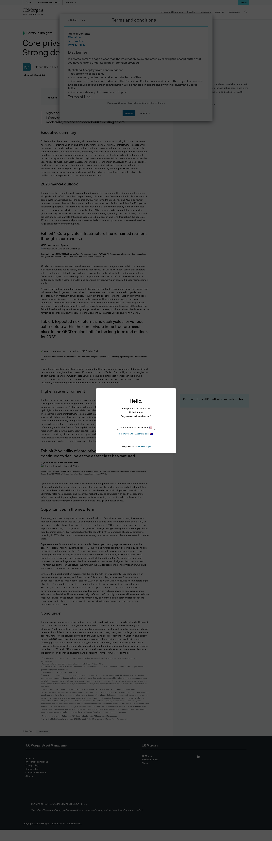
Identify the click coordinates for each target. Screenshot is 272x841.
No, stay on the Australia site (134, 434)
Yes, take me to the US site (134, 428)
